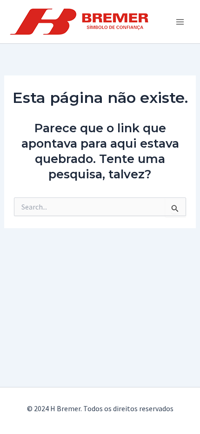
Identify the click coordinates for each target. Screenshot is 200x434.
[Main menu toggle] (180, 22)
